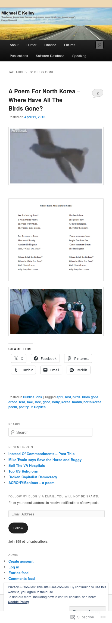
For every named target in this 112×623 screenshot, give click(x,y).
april (60, 396)
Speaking (79, 55)
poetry (24, 406)
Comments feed (21, 578)
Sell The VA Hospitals (26, 465)
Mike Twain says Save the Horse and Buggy (45, 459)
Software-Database (50, 55)
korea (65, 401)
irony (56, 401)
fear (22, 401)
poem (12, 406)
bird (68, 396)
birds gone (90, 396)
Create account (20, 561)
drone (12, 401)
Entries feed (18, 572)
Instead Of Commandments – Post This (41, 453)
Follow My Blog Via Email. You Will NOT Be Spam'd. (53, 496)
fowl (30, 401)
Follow (18, 528)
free (38, 401)
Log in (13, 566)
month (77, 401)
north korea (92, 401)
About (14, 44)
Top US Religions (23, 471)
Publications (19, 55)
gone (46, 401)
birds (76, 396)
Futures (69, 44)
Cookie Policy (18, 601)
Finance (50, 44)
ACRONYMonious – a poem (31, 482)
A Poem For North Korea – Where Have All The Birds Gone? (44, 99)
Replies (38, 406)
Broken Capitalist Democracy (32, 476)
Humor (31, 44)
